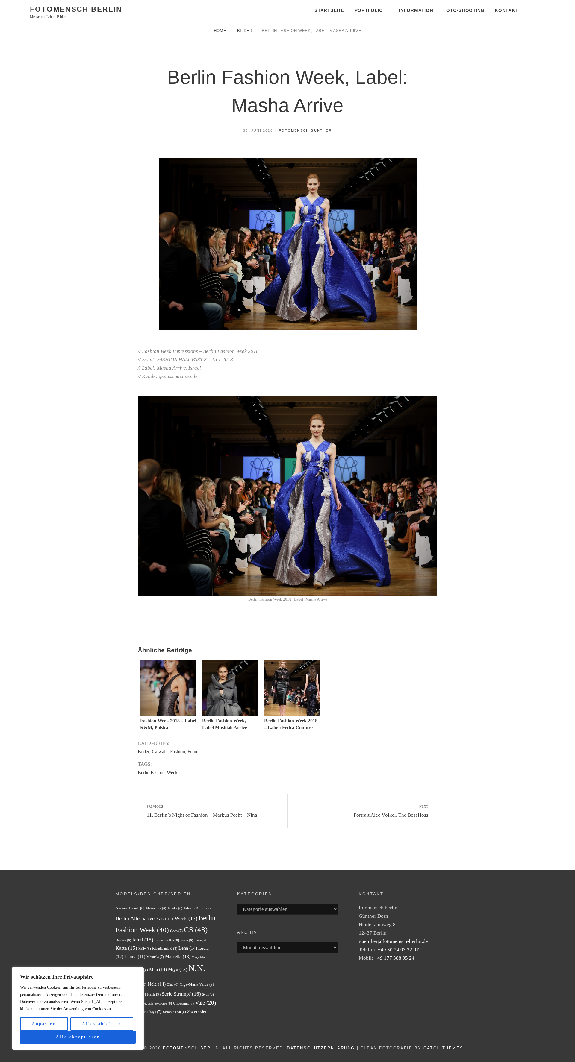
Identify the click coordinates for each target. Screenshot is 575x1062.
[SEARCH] (537, 11)
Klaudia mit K (164, 948)
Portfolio (369, 10)
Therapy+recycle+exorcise (150, 1003)
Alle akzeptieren (78, 1037)
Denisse (123, 940)
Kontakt (506, 10)
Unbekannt (183, 1003)
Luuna (135, 956)
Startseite (329, 10)
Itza (174, 940)
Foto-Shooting (464, 10)
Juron (186, 940)
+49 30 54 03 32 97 (398, 949)
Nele (157, 984)
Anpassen (44, 1024)
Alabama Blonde (130, 908)
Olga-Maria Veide (197, 984)
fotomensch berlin (76, 9)
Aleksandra (156, 908)
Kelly (144, 948)
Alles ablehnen (102, 1024)
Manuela (155, 957)
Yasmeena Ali (174, 1012)
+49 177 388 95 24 (394, 958)
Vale (205, 1003)
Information (416, 10)
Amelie (174, 908)
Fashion (177, 751)
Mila (158, 969)
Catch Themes (443, 1048)
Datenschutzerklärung (321, 1048)
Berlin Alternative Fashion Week (156, 918)
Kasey (201, 940)
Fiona (161, 940)
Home (221, 30)
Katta (126, 948)
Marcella (177, 956)
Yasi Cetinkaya (148, 1012)
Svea (208, 994)
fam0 (142, 940)
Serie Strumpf (181, 994)
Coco (176, 931)
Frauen (194, 751)
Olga (172, 984)
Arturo (203, 908)
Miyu (177, 969)
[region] (78, 1008)
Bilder (244, 30)
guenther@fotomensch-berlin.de (393, 941)
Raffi (154, 994)
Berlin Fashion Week (158, 772)
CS (196, 930)
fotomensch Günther (305, 130)
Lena (187, 948)
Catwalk (160, 751)
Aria (189, 908)
